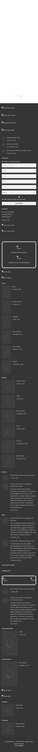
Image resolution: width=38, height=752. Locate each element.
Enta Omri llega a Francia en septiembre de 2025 (22, 475)
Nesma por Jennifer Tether (13, 137)
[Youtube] (19, 258)
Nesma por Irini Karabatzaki (13, 33)
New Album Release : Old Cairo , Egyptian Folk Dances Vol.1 (21, 519)
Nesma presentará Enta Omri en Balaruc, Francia (19, 150)
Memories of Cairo (20, 723)
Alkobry (18, 396)
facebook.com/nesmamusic (19, 252)
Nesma (14, 286)
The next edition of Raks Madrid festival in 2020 (22, 541)
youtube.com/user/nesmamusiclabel (19, 262)
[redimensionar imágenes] (3, 138)
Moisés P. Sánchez (16, 301)
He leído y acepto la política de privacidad (13, 199)
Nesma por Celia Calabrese (13, 77)
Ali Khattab (15, 316)
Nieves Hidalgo (16, 346)
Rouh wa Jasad (19, 705)
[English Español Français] (19, 192)
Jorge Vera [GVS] (16, 331)
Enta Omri (14, 361)
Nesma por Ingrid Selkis (12, 144)
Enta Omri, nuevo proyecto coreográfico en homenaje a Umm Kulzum (21, 485)
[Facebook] (19, 248)
